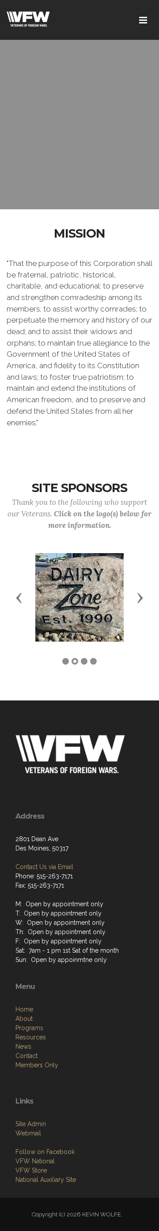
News (23, 1046)
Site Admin (30, 1123)
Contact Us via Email (44, 866)
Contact (26, 1055)
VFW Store (31, 1170)
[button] (19, 597)
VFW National (35, 1161)
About (24, 1018)
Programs (29, 1027)
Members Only (36, 1065)
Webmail (28, 1133)
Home (24, 1009)
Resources (30, 1037)
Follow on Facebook (45, 1151)
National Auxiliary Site (45, 1179)
